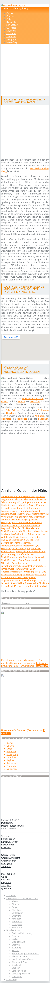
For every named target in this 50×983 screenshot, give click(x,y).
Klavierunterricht (9, 841)
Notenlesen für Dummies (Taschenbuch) (21, 730)
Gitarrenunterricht (10, 857)
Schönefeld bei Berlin (17, 516)
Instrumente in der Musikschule (22, 898)
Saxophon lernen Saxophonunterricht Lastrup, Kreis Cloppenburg (23, 577)
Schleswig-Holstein (21, 973)
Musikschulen (8, 873)
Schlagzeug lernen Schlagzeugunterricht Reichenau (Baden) (21, 521)
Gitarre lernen (8, 854)
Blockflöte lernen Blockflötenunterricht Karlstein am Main (25, 585)
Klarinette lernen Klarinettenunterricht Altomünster (24, 504)
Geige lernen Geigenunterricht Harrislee (23, 498)
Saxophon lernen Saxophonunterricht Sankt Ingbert (18, 564)
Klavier (9, 13)
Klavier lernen (8, 838)
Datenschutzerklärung (12, 825)
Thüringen (17, 976)
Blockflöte (11, 22)
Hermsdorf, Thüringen (26, 580)
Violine (16, 410)
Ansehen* (43, 665)
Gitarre (10, 16)
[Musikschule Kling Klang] (14, 5)
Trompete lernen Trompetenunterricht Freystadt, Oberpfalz (20, 527)
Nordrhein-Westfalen (32, 398)
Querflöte (11, 27)
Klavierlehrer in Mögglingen (15, 574)
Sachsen (16, 967)
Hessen (15, 950)
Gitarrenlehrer (8, 860)
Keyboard (11, 30)
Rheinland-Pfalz (19, 962)
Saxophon (11, 39)
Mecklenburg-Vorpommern (25, 953)
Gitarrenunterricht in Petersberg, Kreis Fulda (23, 571)
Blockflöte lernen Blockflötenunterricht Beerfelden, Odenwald (23, 556)
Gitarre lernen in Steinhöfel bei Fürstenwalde (23, 582)
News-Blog (11, 42)
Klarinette (11, 33)
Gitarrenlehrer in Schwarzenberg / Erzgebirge (23, 501)
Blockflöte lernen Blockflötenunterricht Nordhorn (20, 530)
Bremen (16, 944)
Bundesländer (13, 930)
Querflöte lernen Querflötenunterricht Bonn (23, 567)
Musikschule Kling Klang (16, 8)
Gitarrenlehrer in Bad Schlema (16, 496)
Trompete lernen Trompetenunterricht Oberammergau (20, 544)
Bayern (15, 936)
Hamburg (16, 947)
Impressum (7, 822)
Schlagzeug (12, 24)
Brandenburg (18, 941)
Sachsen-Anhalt (19, 970)
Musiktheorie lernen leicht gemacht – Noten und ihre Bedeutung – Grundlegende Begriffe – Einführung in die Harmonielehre (24, 663)
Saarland (16, 965)
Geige (9, 19)
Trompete (11, 36)
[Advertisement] (25, 70)
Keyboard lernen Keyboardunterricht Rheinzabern (23, 507)
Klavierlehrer (7, 844)
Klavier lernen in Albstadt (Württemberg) (24, 533)
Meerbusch (17, 539)
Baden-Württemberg (22, 933)
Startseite (11, 895)
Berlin (15, 939)
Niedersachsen (19, 956)
